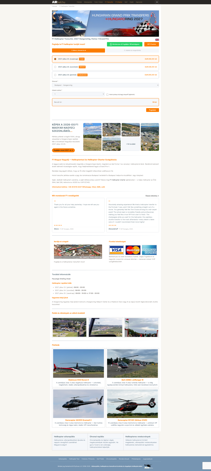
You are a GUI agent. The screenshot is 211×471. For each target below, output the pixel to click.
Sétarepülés (88, 2)
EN (157, 2)
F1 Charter (119, 2)
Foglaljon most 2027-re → (63, 150)
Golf (126, 2)
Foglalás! (152, 110)
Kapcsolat (139, 2)
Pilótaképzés (136, 459)
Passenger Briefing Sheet (61, 279)
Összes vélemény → (152, 196)
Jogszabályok (148, 459)
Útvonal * (55, 81)
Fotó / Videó (99, 2)
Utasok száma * (57, 90)
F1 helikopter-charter (117, 180)
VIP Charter (151, 44)
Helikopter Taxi (74, 459)
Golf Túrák (100, 459)
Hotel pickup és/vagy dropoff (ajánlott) (122, 94)
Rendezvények (124, 459)
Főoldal (79, 2)
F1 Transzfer (109, 2)
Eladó (131, 2)
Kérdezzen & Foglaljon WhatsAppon (126, 44)
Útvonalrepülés (111, 459)
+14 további (130, 144)
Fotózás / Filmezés (88, 459)
